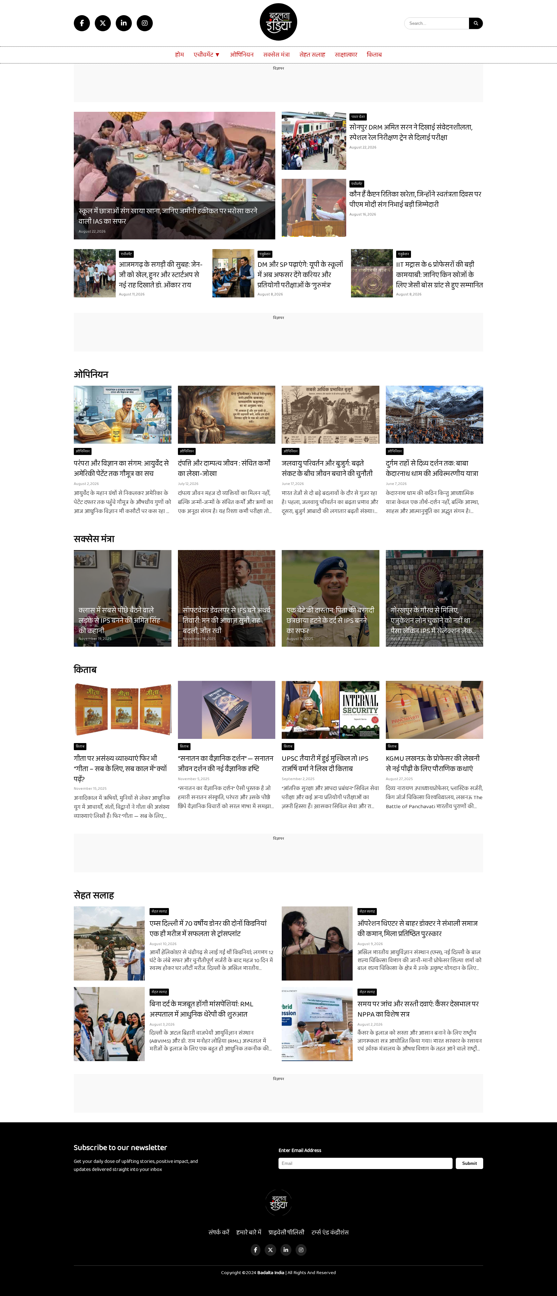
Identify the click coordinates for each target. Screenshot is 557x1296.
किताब (374, 55)
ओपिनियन (242, 55)
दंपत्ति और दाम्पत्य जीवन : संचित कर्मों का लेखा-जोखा (224, 469)
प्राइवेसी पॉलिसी (286, 1233)
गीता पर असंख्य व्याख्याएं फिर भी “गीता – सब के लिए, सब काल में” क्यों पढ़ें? (120, 769)
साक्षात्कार (346, 55)
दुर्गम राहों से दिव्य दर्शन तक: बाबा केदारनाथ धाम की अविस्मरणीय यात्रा (432, 469)
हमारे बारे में (249, 1233)
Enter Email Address (299, 1150)
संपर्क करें (219, 1233)
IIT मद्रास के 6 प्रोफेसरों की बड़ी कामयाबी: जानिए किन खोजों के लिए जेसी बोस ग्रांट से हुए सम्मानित (439, 275)
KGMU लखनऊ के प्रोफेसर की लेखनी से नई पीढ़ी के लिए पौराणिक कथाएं (433, 764)
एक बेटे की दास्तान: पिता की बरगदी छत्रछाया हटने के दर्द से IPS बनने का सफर (330, 621)
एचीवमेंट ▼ (207, 55)
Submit (469, 1163)
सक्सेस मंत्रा (276, 55)
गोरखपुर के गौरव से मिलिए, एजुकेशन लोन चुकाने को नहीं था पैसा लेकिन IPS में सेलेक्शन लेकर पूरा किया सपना (433, 626)
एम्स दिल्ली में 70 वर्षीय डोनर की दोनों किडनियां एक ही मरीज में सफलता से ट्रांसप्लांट (208, 929)
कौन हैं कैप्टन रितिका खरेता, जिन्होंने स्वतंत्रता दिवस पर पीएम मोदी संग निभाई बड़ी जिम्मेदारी (415, 200)
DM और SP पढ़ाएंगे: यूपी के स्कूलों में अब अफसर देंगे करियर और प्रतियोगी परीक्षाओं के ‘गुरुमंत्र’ (300, 275)
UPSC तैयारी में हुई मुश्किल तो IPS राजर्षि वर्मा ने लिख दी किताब (325, 764)
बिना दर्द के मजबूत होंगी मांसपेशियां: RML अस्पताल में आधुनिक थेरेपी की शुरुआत (201, 1009)
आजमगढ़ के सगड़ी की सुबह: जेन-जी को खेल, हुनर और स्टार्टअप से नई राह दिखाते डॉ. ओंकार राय (161, 275)
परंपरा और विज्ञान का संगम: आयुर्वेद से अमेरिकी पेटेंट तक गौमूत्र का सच (121, 469)
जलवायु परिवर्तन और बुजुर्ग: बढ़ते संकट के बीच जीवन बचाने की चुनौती (327, 469)
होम (179, 55)
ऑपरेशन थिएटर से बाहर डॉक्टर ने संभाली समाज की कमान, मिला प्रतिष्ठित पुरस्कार (417, 929)
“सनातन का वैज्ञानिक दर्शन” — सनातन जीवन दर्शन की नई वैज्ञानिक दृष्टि (225, 764)
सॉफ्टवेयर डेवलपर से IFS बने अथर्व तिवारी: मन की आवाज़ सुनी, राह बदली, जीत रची (226, 621)
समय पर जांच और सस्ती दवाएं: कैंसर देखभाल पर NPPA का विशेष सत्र (418, 1009)
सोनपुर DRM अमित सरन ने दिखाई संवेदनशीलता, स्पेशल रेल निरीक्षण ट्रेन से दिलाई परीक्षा (410, 133)
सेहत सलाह (312, 55)
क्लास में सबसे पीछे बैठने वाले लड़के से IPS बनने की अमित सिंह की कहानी (119, 621)
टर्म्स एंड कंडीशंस (330, 1233)
